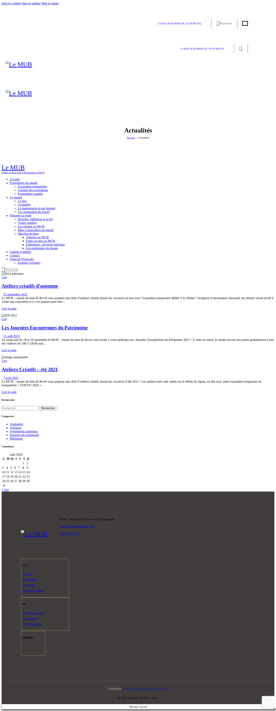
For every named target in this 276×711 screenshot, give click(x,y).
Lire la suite (9, 308)
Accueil (131, 137)
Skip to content (11, 3)
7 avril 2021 (11, 378)
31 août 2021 (11, 336)
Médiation (16, 438)
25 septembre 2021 (15, 294)
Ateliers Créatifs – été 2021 (30, 369)
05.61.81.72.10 (69, 533)
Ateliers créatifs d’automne (30, 285)
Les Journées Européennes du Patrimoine (45, 327)
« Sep (5, 489)
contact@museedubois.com (76, 526)
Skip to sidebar (31, 3)
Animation (16, 424)
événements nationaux (24, 431)
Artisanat (15, 427)
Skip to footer (50, 3)
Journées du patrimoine (24, 435)
